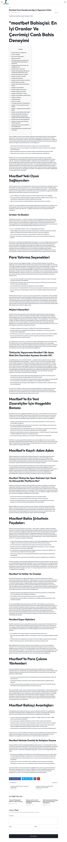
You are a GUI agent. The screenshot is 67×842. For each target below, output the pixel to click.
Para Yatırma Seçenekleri (17, 56)
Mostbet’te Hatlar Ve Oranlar (18, 76)
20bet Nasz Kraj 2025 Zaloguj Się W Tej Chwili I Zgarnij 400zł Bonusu (50, 801)
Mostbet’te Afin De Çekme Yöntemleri (20, 80)
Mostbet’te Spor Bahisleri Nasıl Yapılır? (20, 112)
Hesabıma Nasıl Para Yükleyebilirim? (21, 103)
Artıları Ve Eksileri (15, 54)
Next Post (54, 782)
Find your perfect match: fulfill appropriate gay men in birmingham (33, 801)
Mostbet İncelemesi (16, 97)
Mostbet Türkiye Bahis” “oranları (19, 93)
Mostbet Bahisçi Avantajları (18, 82)
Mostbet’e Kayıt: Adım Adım (18, 69)
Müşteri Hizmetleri (16, 58)
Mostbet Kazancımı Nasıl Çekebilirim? (20, 119)
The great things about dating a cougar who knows (16, 800)
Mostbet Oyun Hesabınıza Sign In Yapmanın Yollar (30, 10)
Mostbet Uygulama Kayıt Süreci (19, 89)
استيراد (10, 7)
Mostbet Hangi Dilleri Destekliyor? (19, 114)
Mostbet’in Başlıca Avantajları (18, 91)
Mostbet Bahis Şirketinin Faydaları (19, 74)
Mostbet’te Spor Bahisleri (17, 87)
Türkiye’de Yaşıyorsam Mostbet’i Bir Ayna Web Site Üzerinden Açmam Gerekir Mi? (20, 62)
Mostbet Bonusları (15, 99)
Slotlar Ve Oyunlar (15, 101)
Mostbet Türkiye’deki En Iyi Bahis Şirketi (20, 95)
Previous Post (13, 782)
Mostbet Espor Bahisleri (17, 78)
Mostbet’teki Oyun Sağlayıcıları (19, 52)
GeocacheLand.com (34, 192)
